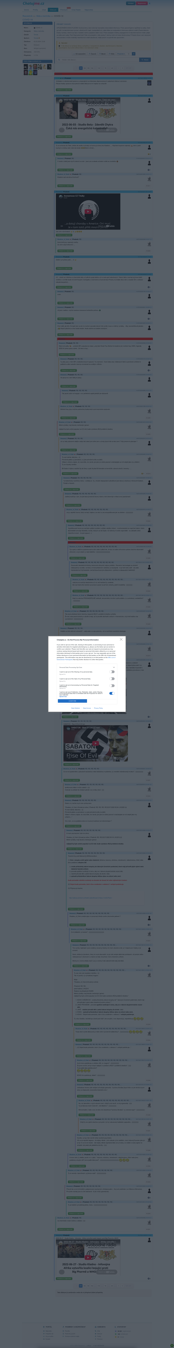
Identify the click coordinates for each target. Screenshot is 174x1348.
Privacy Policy (98, 708)
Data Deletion (75, 708)
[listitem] (87, 667)
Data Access (87, 708)
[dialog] (87, 674)
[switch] (112, 671)
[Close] (122, 640)
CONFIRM (72, 701)
